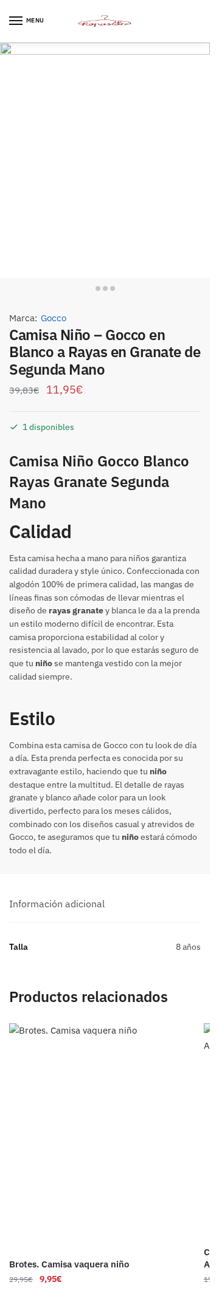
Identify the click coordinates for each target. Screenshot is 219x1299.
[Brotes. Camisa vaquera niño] (97, 1136)
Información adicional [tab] (57, 904)
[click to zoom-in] (105, 160)
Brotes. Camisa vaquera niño (69, 1264)
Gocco (53, 318)
